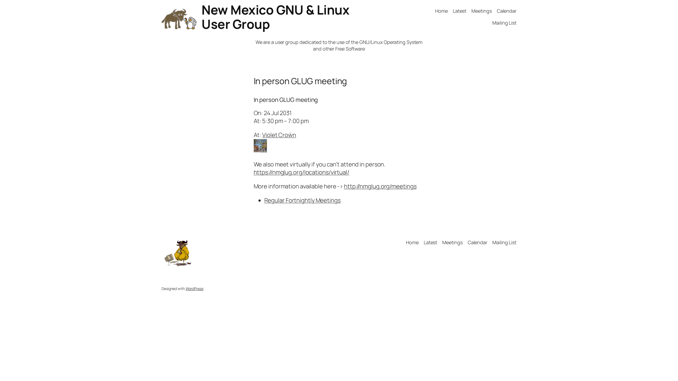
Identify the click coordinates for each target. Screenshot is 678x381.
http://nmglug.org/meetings (380, 186)
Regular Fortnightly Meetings (302, 200)
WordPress (194, 288)
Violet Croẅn (279, 135)
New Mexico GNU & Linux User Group (275, 17)
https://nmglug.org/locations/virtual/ (301, 172)
